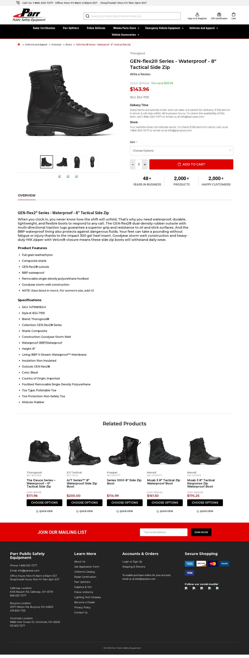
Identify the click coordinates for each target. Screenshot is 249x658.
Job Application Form (86, 566)
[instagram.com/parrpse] (196, 590)
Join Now (201, 532)
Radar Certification (44, 28)
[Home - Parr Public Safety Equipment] (19, 44)
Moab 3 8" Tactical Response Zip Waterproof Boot (201, 483)
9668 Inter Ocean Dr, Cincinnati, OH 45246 (35, 622)
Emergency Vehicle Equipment (162, 28)
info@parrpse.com (28, 570)
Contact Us (80, 612)
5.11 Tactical (74, 472)
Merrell (151, 472)
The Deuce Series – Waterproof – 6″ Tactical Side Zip (41, 483)
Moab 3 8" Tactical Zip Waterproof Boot (163, 482)
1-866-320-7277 (43, 2)
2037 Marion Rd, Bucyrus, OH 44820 (31, 606)
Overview (27, 196)
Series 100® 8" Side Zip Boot (124, 482)
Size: (134, 142)
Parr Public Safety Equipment (27, 555)
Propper (112, 472)
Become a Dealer (84, 602)
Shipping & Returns (133, 566)
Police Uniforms (96, 28)
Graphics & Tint (83, 587)
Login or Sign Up (132, 561)
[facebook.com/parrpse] (188, 590)
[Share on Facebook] (61, 179)
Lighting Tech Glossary (87, 597)
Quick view (46, 511)
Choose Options (44, 502)
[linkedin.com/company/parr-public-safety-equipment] (219, 590)
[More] (138, 28)
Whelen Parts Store (124, 28)
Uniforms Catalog (84, 571)
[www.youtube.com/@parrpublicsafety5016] (211, 590)
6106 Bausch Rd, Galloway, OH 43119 (31, 591)
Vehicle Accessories (124, 34)
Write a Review (140, 74)
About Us (79, 561)
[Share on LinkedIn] (78, 179)
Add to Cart (193, 164)
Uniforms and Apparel (202, 28)
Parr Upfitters (71, 28)
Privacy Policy (82, 607)
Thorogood (34, 472)
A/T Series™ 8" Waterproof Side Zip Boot (82, 483)
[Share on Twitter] (69, 179)
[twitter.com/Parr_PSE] (203, 590)
